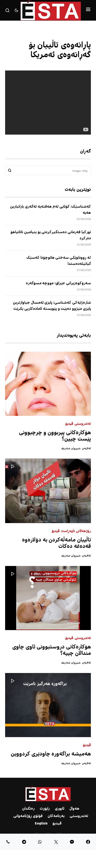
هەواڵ (74, 808)
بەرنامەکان (56, 816)
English (41, 823)
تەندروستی (83, 424)
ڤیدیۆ (69, 424)
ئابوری (59, 808)
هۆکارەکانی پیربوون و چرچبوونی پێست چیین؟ (55, 436)
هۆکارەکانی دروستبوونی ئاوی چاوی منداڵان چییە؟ (51, 650)
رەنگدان (28, 808)
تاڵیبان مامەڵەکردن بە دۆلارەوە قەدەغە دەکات (56, 543)
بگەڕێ (9, 170)
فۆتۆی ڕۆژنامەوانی (27, 816)
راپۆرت (45, 808)
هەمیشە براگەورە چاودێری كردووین (51, 754)
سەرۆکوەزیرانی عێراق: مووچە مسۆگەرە (58, 283)
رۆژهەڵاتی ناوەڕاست (76, 531)
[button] (88, 10)
